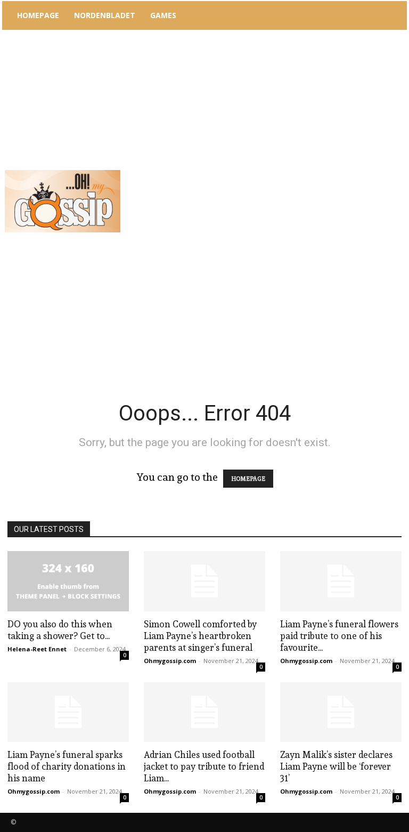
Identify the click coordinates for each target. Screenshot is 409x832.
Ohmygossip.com (170, 661)
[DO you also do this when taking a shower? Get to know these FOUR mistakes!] (68, 581)
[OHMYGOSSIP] (62, 201)
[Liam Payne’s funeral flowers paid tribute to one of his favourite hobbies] (341, 581)
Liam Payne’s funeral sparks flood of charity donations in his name (66, 766)
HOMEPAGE (248, 478)
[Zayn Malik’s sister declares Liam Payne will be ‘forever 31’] (341, 712)
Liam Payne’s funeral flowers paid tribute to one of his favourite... (339, 636)
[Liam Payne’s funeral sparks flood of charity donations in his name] (68, 712)
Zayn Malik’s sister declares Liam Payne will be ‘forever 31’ (336, 766)
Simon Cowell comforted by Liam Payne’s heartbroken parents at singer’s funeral (200, 636)
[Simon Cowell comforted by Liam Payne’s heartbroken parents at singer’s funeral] (204, 581)
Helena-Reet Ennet (37, 649)
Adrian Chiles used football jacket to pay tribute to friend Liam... (204, 766)
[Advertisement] (269, 112)
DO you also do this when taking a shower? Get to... (59, 630)
